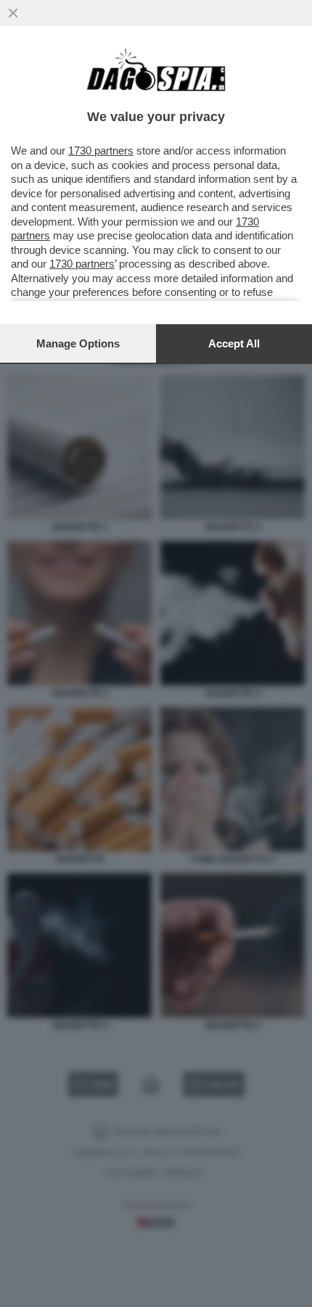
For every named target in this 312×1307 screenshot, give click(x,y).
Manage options (78, 343)
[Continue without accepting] (13, 13)
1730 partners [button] (101, 150)
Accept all (234, 343)
